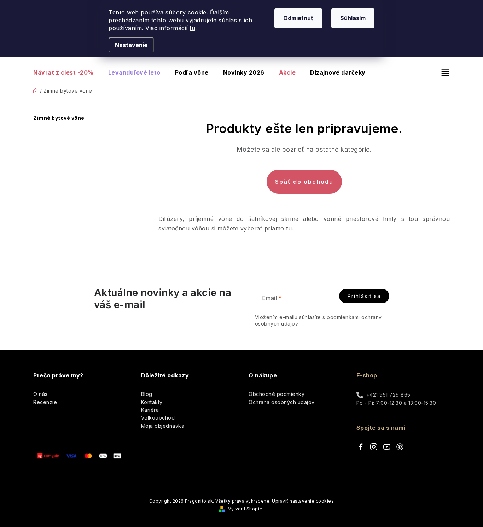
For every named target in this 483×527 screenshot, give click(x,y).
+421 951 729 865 (388, 395)
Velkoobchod (158, 418)
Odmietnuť (298, 18)
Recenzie (45, 402)
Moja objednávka (163, 426)
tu (192, 27)
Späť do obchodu (304, 181)
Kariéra (150, 410)
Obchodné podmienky (276, 394)
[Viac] (442, 72)
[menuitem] (67, 72)
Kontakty (152, 402)
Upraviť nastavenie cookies (303, 501)
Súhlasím (353, 18)
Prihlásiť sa (364, 296)
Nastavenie (131, 44)
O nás (40, 394)
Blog (146, 394)
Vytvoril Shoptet (246, 508)
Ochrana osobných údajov (282, 402)
